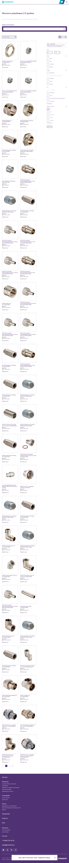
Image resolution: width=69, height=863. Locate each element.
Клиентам (5, 781)
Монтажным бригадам (6, 789)
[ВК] (11, 850)
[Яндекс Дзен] (7, 850)
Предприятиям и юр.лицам (7, 791)
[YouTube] (3, 850)
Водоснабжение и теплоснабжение (9, 805)
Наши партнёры (5, 831)
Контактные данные (6, 830)
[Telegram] (15, 850)
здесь (48, 857)
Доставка (4, 809)
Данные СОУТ (5, 799)
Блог (3, 822)
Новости (5, 818)
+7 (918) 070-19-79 (8, 840)
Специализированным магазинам (9, 783)
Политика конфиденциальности (8, 859)
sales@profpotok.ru (8, 845)
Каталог (5, 777)
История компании (6, 797)
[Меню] (66, 2)
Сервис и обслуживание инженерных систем (11, 807)
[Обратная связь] (62, 2)
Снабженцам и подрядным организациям (10, 787)
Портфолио (6, 814)
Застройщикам (5, 785)
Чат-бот (4, 836)
